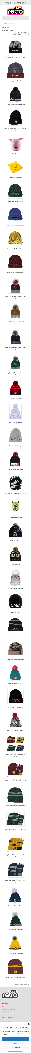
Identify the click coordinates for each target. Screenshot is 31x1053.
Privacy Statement (18, 1051)
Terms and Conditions (8, 1009)
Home (3, 23)
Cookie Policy (11, 1051)
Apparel (8, 23)
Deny (15, 1043)
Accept (15, 1039)
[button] (28, 1024)
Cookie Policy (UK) (7, 1012)
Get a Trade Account (19, 3)
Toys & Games (6, 1021)
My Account (5, 1007)
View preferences (15, 1047)
